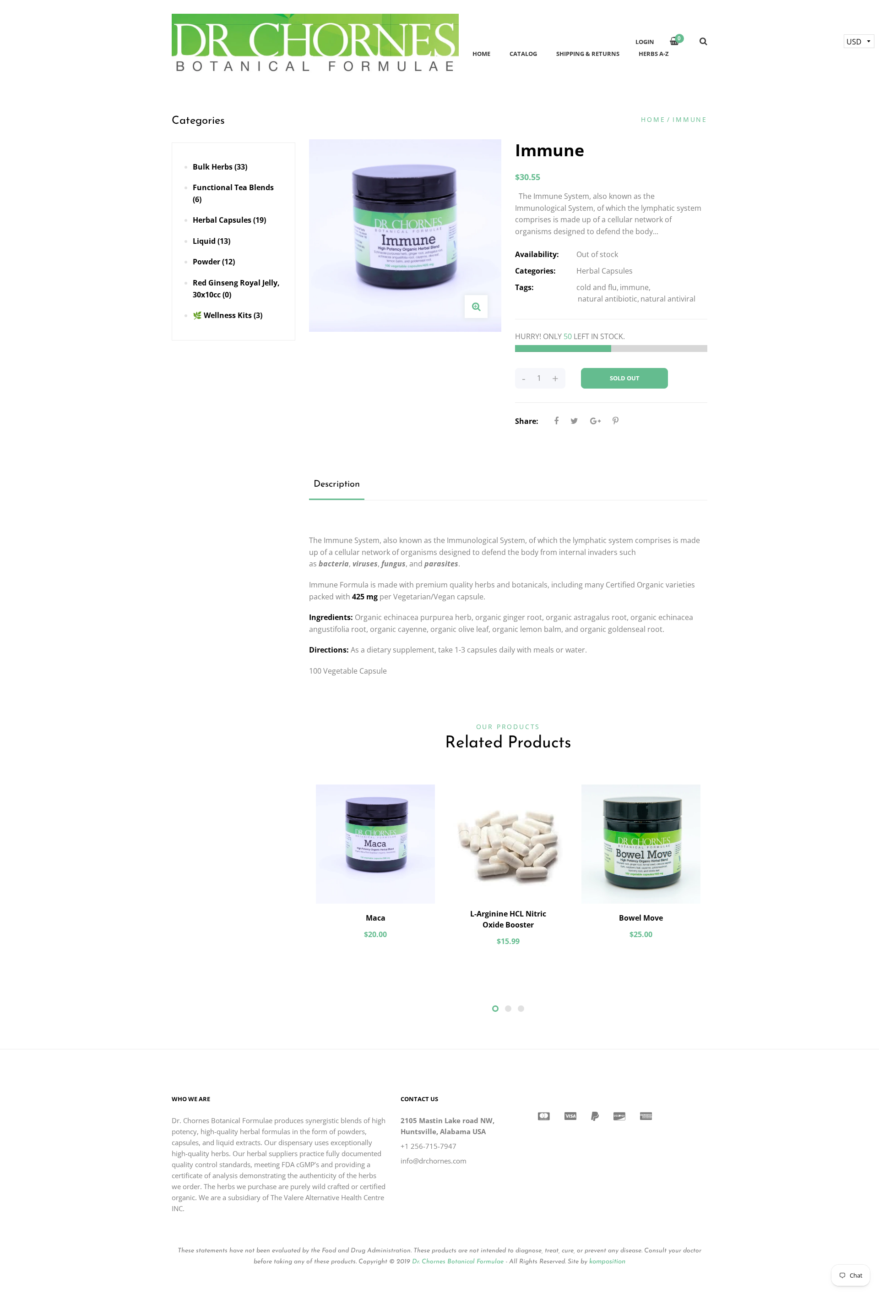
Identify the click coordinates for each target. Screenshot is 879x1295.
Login (644, 42)
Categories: (535, 271)
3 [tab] (521, 1008)
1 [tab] (495, 1008)
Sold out (625, 378)
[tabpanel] (375, 866)
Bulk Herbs (220, 167)
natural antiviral (667, 299)
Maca (375, 918)
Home (653, 119)
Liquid (211, 241)
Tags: (524, 287)
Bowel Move (641, 918)
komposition (607, 1261)
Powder (214, 262)
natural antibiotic (607, 299)
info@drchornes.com (434, 1160)
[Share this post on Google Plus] (595, 420)
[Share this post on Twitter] (574, 420)
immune (634, 287)
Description (337, 484)
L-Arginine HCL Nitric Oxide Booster (508, 919)
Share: (526, 421)
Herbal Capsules (229, 220)
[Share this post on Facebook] (556, 420)
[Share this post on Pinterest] (616, 420)
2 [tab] (508, 1008)
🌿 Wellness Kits (227, 315)
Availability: (537, 254)
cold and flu (596, 287)
